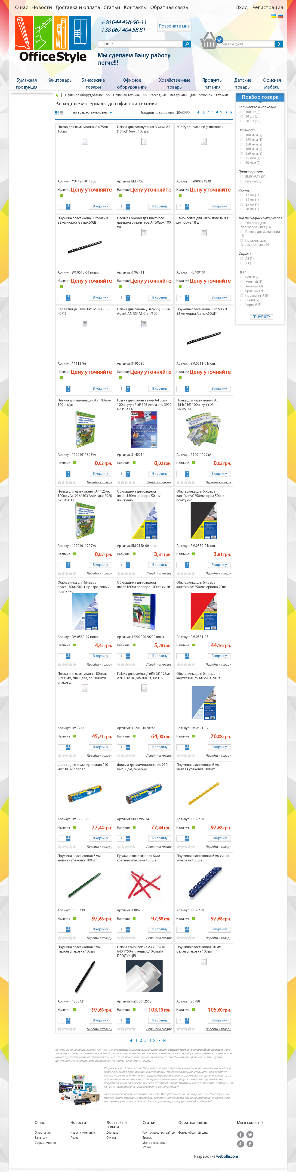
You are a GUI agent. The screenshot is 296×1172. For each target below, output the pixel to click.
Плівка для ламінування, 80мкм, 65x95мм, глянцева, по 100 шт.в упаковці (82, 678)
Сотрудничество (45, 1142)
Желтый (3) (253, 282)
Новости (41, 7)
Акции (75, 1137)
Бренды (147, 1137)
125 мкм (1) (253, 140)
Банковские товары (93, 84)
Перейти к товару (158, 482)
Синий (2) (252, 300)
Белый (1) (252, 277)
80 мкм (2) (252, 163)
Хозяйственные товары (175, 84)
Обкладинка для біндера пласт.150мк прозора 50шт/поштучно (138, 496)
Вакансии (41, 1137)
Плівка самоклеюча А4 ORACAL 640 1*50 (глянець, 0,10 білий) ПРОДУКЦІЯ (141, 951)
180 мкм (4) (253, 149)
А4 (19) (250, 263)
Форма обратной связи (193, 1132)
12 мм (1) (252, 195)
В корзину (100, 206)
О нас (21, 7)
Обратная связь (169, 7)
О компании (43, 1132)
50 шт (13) (252, 121)
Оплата (111, 1137)
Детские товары (242, 84)
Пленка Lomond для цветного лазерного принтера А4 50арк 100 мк (144, 222)
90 (188, 113)
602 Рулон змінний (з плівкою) (199, 127)
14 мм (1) (252, 200)
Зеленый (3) (254, 286)
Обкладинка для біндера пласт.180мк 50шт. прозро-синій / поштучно (83, 587)
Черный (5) (253, 305)
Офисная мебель (272, 84)
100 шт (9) (252, 112)
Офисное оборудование (132, 84)
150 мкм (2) (253, 144)
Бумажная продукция (26, 84)
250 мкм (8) (253, 154)
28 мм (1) (252, 209)
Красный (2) (254, 291)
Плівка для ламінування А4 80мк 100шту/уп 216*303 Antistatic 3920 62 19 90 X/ (144, 405)
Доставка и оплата (78, 7)
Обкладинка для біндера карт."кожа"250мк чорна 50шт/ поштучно (200, 496)
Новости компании (83, 1132)
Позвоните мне (174, 26)
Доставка (112, 1132)
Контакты (135, 7)
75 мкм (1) (252, 158)
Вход (242, 7)
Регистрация (267, 7)
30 (178, 113)
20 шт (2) (252, 117)
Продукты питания (212, 84)
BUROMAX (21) (256, 177)
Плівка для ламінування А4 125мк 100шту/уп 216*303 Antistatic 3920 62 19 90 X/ (85, 496)
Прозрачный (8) (257, 296)
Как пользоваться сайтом (158, 1132)
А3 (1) (249, 259)
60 (183, 113)
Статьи (112, 7)
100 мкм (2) (253, 135)
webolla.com (227, 1157)
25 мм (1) (252, 205)
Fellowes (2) (253, 181)
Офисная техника (126, 95)
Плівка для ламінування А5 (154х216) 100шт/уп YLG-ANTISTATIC (197, 405)
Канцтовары (59, 80)
